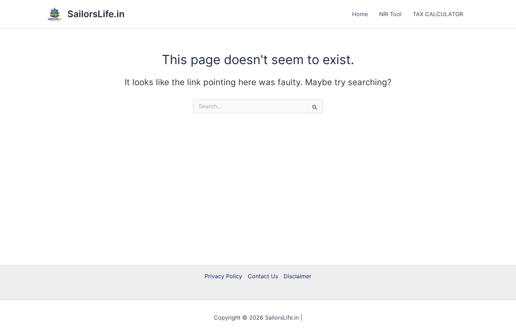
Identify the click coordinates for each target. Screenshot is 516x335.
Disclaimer (297, 276)
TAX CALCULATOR (438, 14)
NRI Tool (390, 14)
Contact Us (263, 276)
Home (360, 14)
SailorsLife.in (96, 13)
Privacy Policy (223, 276)
